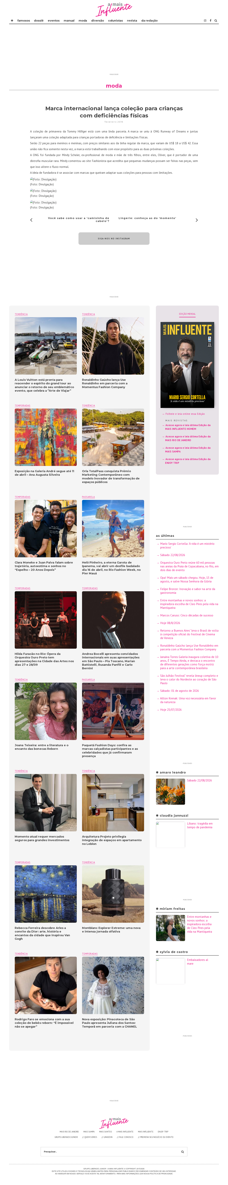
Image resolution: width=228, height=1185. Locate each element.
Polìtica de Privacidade (161, 1173)
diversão (97, 20)
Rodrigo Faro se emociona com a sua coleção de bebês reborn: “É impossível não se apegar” (44, 1023)
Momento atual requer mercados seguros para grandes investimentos (42, 838)
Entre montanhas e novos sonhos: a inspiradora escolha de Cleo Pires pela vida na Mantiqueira (189, 604)
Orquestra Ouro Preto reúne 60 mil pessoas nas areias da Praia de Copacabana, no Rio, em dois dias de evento (189, 566)
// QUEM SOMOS (89, 1137)
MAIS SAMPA (89, 1131)
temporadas (22, 405)
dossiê (39, 20)
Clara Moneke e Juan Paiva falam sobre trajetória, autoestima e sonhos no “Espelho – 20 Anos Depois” (44, 566)
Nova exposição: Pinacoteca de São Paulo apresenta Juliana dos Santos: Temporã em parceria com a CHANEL (109, 1023)
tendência (88, 314)
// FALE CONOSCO (125, 1137)
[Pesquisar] (216, 21)
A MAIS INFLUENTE (125, 1131)
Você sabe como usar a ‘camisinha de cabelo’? (78, 220)
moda (83, 20)
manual (69, 20)
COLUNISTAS (115, 20)
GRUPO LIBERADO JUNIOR (66, 1137)
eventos (54, 20)
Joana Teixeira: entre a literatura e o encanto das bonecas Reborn (41, 747)
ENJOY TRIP (163, 1131)
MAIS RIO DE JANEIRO (69, 1131)
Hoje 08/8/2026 (170, 623)
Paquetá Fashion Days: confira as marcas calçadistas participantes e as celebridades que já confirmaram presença (110, 751)
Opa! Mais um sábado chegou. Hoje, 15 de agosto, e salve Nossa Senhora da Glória (186, 579)
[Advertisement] (114, 50)
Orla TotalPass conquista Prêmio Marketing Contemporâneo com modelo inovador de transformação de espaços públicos (111, 477)
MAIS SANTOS (105, 1131)
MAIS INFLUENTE (145, 1131)
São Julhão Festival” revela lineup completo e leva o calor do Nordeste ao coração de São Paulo (189, 679)
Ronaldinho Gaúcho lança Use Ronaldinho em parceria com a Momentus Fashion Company (105, 383)
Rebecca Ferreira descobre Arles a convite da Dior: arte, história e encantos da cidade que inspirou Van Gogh (42, 933)
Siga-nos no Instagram (114, 238)
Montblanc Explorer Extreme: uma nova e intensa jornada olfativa (111, 929)
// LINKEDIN (107, 1137)
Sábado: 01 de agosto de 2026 (179, 691)
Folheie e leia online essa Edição (185, 414)
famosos (23, 20)
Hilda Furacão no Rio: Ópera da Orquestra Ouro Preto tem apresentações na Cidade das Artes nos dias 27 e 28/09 (44, 659)
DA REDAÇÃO (149, 20)
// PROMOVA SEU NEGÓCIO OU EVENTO (156, 1137)
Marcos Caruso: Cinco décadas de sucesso (186, 615)
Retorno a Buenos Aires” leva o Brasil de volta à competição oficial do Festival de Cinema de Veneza (189, 634)
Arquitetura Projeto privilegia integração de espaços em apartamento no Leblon (112, 840)
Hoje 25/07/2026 (171, 709)
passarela (88, 496)
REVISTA (132, 20)
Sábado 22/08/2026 (172, 555)
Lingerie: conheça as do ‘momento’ (147, 218)
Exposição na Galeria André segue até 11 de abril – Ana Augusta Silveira (44, 473)
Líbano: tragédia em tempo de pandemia (200, 825)
